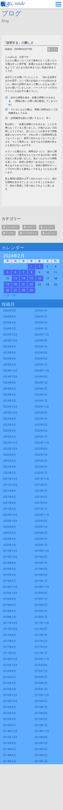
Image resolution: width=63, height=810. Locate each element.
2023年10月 (10, 412)
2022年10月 (10, 448)
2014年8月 (9, 743)
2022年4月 (9, 466)
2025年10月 (10, 340)
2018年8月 (9, 599)
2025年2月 (9, 364)
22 (31, 284)
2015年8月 (9, 707)
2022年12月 (10, 442)
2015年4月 (9, 719)
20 (15, 284)
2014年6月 (9, 749)
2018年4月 (9, 611)
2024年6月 (9, 388)
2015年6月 (9, 713)
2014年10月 (10, 737)
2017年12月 (10, 623)
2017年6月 (9, 641)
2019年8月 (9, 562)
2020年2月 (9, 544)
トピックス (48, 227)
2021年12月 (10, 478)
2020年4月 (9, 538)
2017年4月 (9, 647)
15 (31, 278)
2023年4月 (9, 430)
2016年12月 (10, 659)
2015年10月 (10, 701)
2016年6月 (9, 677)
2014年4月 (9, 755)
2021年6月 (9, 496)
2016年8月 (9, 671)
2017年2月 (9, 653)
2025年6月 (9, 352)
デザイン (31, 227)
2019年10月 (10, 556)
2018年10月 (10, 593)
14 (23, 278)
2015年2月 (9, 725)
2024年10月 (10, 376)
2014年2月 (9, 761)
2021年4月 (9, 502)
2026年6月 (9, 316)
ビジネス (53, 49)
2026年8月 (9, 310)
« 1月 (6, 295)
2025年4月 (9, 358)
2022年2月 (9, 472)
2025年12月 (10, 334)
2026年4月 (9, 322)
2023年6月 (9, 424)
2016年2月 (9, 689)
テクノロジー (12, 227)
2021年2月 (9, 508)
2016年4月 (9, 683)
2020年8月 (9, 526)
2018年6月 (9, 605)
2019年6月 (9, 568)
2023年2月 (9, 436)
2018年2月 (9, 617)
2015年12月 (10, 695)
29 (31, 290)
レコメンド (50, 233)
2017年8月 (9, 635)
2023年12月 (10, 406)
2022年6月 (9, 460)
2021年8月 (9, 490)
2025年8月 (9, 346)
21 (23, 284)
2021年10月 (10, 484)
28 (23, 290)
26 (7, 290)
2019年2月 (9, 581)
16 (39, 278)
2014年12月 (10, 731)
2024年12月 (10, 370)
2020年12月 (10, 514)
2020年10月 (10, 520)
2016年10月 (10, 665)
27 (15, 290)
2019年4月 (9, 574)
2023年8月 (9, 418)
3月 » (14, 295)
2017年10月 (10, 629)
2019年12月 (10, 550)
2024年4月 (9, 394)
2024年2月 (9, 400)
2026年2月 (9, 328)
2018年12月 (10, 587)
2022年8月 (9, 454)
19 (7, 284)
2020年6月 (9, 532)
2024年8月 (9, 382)
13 (15, 278)
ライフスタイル (30, 233)
